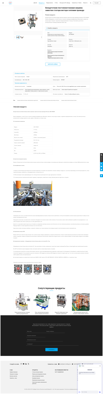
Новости (85, 2)
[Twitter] (28, 364)
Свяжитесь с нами (76, 2)
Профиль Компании (13, 372)
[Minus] (100, 366)
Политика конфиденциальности (72, 389)
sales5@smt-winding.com (65, 364)
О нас (56, 2)
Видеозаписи (49, 2)
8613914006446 (77, 364)
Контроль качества (13, 376)
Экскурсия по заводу (65, 2)
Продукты (41, 2)
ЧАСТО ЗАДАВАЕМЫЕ (59, 372)
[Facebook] (21, 364)
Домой (35, 2)
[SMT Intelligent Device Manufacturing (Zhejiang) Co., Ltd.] (8, 3)
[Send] (100, 392)
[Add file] (79, 392)
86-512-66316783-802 (88, 364)
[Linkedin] (26, 364)
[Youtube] (23, 364)
